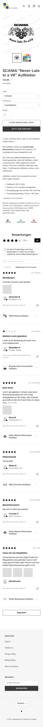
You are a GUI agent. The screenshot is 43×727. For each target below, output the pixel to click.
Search (7, 642)
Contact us (9, 648)
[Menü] (38, 6)
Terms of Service (11, 666)
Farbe (5, 91)
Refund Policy (10, 660)
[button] (28, 240)
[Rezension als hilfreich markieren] (37, 305)
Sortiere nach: (20, 267)
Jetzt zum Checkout (22, 129)
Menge (5, 110)
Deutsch (20, 703)
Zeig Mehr (12, 403)
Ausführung (7, 101)
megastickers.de (17, 719)
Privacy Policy (10, 654)
